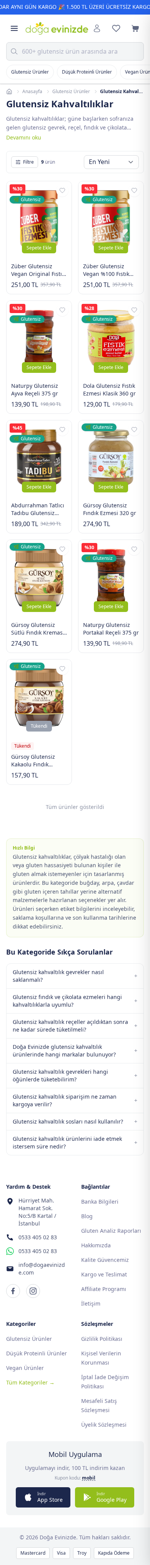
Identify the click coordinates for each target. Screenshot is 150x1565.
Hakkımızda (96, 1245)
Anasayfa (32, 92)
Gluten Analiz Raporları (111, 1230)
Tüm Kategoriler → (30, 1382)
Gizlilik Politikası (101, 1338)
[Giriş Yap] (96, 28)
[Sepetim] (135, 28)
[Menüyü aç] (14, 28)
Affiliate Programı (103, 1289)
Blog (87, 1216)
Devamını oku (23, 137)
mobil (88, 1478)
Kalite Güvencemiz (105, 1259)
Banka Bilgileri (99, 1201)
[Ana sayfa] (9, 92)
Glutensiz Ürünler (30, 72)
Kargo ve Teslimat (104, 1274)
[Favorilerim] (116, 28)
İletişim (90, 1303)
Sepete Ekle (39, 247)
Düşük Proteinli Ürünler (87, 72)
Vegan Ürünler (25, 1367)
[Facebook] (13, 1291)
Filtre (28, 162)
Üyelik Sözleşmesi (104, 1424)
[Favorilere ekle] (62, 190)
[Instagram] (33, 1291)
